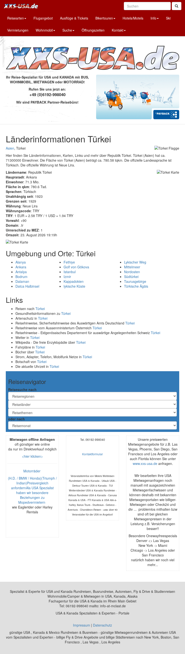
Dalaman (22, 281)
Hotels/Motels (133, 18)
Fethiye (69, 262)
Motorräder (32, 471)
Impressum (81, 625)
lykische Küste (74, 286)
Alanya (20, 262)
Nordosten (132, 271)
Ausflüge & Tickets (74, 18)
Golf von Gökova (76, 266)
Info (153, 18)
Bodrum (21, 276)
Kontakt (117, 30)
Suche (67, 30)
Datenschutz (102, 625)
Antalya (21, 271)
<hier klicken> (32, 456)
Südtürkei (131, 276)
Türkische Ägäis (136, 286)
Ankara (20, 266)
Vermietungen (17, 30)
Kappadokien (74, 281)
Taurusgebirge (135, 281)
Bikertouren (104, 18)
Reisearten (15, 18)
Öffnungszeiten (93, 30)
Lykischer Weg (135, 262)
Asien (10, 148)
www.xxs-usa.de (145, 463)
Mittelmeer (132, 266)
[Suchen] (176, 6)
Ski (168, 18)
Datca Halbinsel (27, 286)
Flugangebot (43, 18)
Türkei (40, 308)
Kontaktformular (92, 454)
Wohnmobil (44, 30)
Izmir (67, 276)
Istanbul (70, 271)
